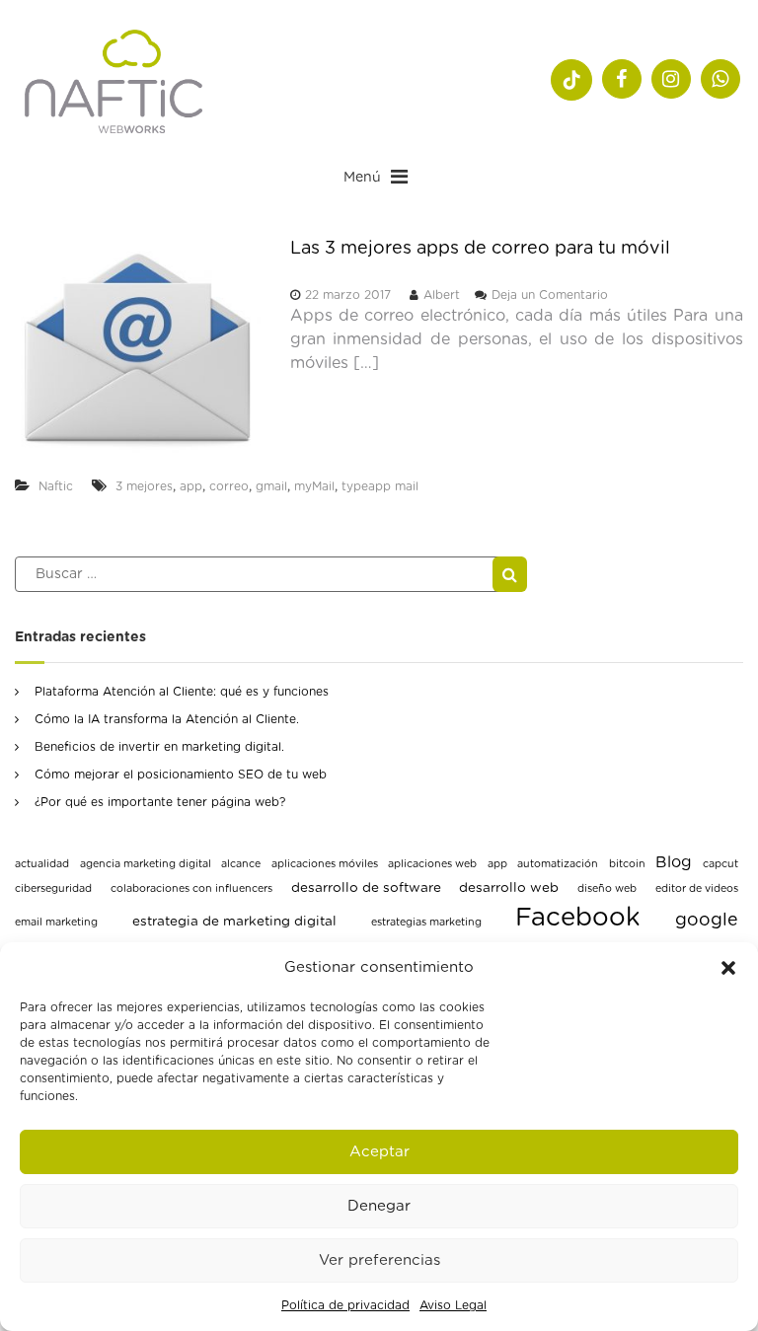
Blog (673, 862)
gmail (271, 486)
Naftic (55, 486)
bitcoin (627, 863)
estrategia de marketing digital (234, 921)
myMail (314, 486)
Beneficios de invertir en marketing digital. (159, 747)
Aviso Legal (453, 1305)
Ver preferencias (379, 1260)
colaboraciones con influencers (191, 888)
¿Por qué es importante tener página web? (160, 802)
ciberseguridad (53, 888)
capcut (720, 863)
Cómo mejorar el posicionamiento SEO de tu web (181, 774)
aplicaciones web (432, 863)
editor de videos (696, 888)
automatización (557, 863)
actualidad (42, 863)
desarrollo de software (366, 888)
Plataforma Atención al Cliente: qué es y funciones (182, 692)
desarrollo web (509, 888)
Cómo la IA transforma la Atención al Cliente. (167, 719)
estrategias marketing (426, 922)
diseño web (607, 888)
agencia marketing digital (145, 863)
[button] (728, 968)
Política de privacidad (345, 1305)
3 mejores (144, 486)
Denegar (379, 1206)
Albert (441, 295)
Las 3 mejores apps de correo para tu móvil (480, 249)
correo (229, 486)
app (191, 486)
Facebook (578, 917)
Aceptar (379, 1152)
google (706, 920)
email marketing (56, 922)
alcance (241, 863)
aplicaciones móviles (324, 863)
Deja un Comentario (550, 295)
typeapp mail (379, 486)
